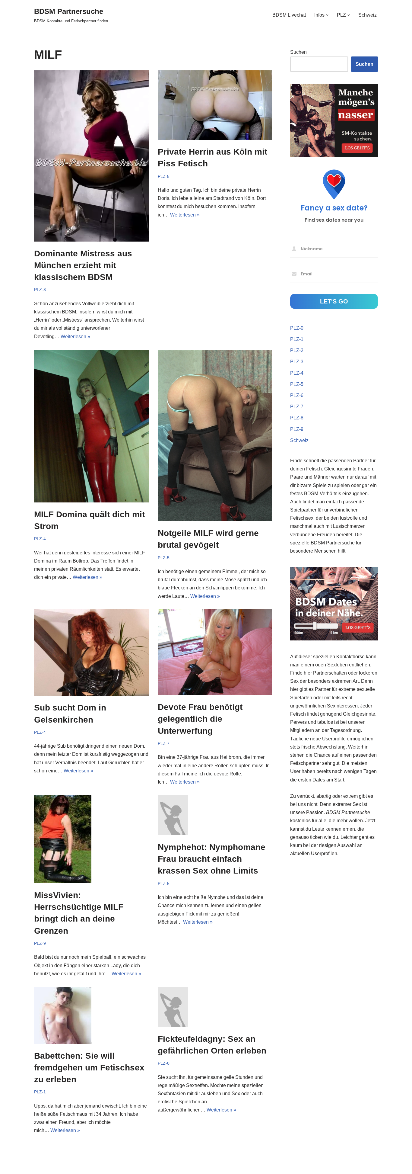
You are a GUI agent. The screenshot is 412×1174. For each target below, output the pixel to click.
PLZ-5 (164, 176)
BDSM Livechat (289, 15)
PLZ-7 (164, 743)
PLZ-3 (296, 361)
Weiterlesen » (75, 336)
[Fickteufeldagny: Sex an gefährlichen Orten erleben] (215, 1007)
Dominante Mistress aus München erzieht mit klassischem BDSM (83, 265)
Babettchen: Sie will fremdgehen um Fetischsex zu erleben (89, 1067)
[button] (327, 15)
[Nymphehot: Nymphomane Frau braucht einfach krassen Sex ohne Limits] (215, 815)
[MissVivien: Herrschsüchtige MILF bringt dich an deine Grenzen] (91, 839)
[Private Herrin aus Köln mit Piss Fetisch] (215, 105)
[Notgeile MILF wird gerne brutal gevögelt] (215, 435)
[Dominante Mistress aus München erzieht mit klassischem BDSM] (91, 155)
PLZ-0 (164, 1063)
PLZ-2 (296, 350)
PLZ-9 (40, 943)
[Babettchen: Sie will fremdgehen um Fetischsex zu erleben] (91, 1015)
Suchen (298, 52)
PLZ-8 (40, 289)
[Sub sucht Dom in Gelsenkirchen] (91, 652)
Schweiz (367, 15)
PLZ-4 (40, 538)
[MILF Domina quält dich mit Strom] (91, 426)
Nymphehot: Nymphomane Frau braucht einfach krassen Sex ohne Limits (211, 858)
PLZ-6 (296, 395)
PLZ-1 (40, 1091)
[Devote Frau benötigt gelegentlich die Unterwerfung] (215, 652)
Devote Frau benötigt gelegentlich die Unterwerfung (200, 718)
